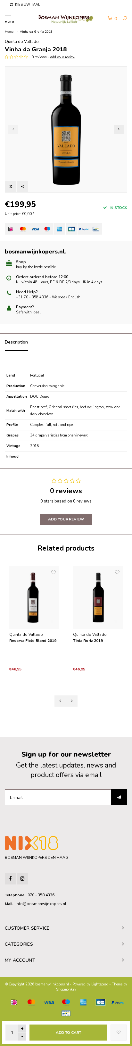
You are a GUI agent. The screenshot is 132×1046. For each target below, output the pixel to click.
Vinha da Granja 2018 (36, 31)
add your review (62, 57)
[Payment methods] (11, 229)
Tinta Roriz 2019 (88, 640)
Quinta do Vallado (22, 42)
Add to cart (68, 1032)
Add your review (66, 519)
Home (9, 31)
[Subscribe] (119, 797)
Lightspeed (99, 984)
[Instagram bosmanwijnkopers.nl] (22, 878)
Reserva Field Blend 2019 (32, 640)
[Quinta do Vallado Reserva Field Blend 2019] (34, 597)
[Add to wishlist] (119, 1033)
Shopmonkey (66, 989)
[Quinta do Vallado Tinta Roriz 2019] (98, 597)
